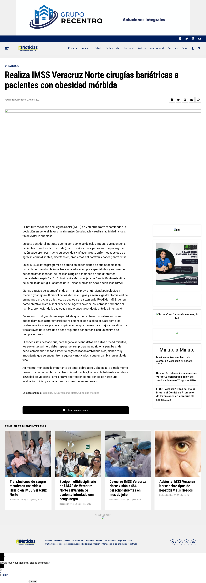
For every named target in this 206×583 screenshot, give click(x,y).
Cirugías (47, 393)
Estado (98, 48)
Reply (4, 574)
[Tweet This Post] (178, 100)
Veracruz (86, 48)
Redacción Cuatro (117, 499)
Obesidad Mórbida (88, 393)
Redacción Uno (16, 499)
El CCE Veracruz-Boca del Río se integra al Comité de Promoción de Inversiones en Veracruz (176, 392)
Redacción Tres (67, 504)
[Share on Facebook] (172, 100)
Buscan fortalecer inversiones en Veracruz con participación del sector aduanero (176, 377)
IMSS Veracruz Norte (65, 393)
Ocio (184, 48)
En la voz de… (113, 48)
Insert (33, 581)
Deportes (173, 48)
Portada (72, 48)
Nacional (129, 48)
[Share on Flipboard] (185, 100)
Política (142, 48)
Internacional (157, 48)
